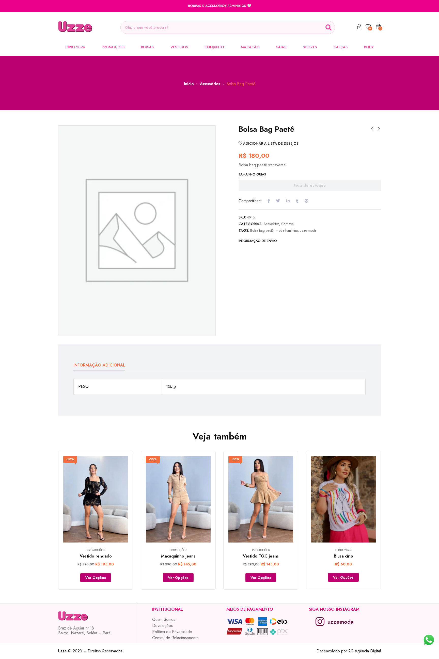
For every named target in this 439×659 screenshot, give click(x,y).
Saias (281, 47)
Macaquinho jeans (178, 556)
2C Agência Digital (364, 651)
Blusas (147, 47)
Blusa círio (343, 556)
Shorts (310, 47)
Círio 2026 (75, 47)
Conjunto (214, 47)
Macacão (250, 47)
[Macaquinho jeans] (178, 499)
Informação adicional (99, 365)
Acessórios (210, 84)
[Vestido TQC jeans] (260, 499)
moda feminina (287, 230)
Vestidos (179, 47)
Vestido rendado (96, 556)
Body (369, 47)
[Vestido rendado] (95, 499)
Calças (341, 47)
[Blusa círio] (343, 499)
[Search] (328, 27)
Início (189, 84)
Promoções (113, 47)
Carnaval (287, 223)
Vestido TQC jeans (261, 556)
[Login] (359, 27)
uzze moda (308, 230)
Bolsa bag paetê (262, 230)
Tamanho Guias (252, 174)
